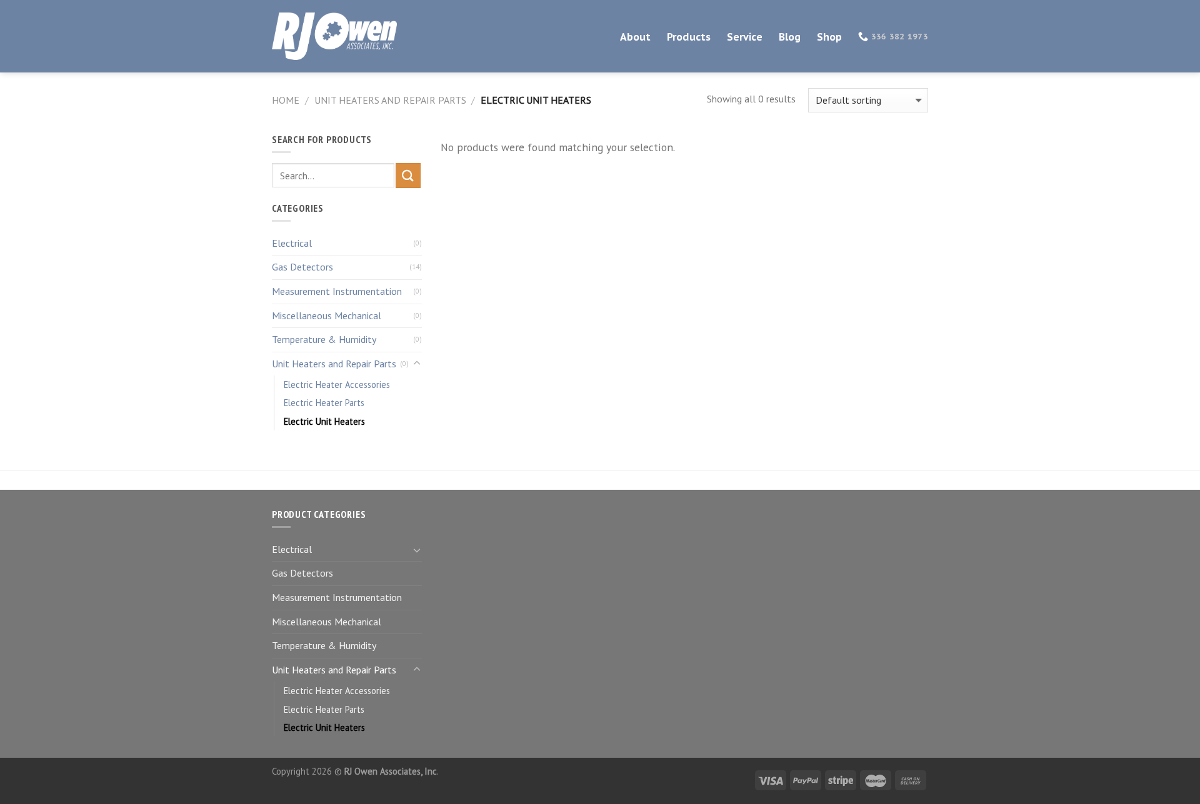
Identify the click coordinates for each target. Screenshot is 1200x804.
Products (689, 37)
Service (744, 37)
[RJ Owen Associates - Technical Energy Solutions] (334, 36)
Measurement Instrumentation (337, 291)
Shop (829, 37)
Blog (790, 37)
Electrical (292, 243)
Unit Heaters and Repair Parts (390, 100)
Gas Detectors (302, 267)
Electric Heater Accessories (337, 384)
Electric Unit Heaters (324, 421)
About (635, 37)
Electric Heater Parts (324, 403)
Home (285, 100)
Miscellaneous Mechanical (326, 315)
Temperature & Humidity (324, 339)
